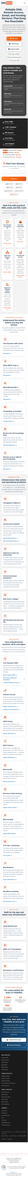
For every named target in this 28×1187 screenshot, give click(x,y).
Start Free (15, 38)
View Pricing (15, 43)
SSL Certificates (5, 1104)
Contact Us (4, 1110)
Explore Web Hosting (9, 833)
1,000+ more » (14, 194)
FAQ (3, 1117)
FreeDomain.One (6, 1125)
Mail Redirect (5, 1099)
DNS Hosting (5, 1067)
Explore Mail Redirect (9, 879)
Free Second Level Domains (8, 1083)
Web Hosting (5, 1101)
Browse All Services (15, 1045)
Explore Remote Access (9, 538)
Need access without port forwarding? (10, 678)
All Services (4, 1113)
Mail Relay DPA (22, 1135)
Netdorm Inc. (14, 1172)
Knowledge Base (6, 1115)
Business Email (5, 1092)
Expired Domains (6, 1080)
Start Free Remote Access (10, 541)
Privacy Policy (5, 1135)
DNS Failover (5, 1062)
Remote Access (5, 1060)
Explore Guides (15, 49)
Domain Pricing (5, 1085)
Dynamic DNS (5, 1057)
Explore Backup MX (8, 781)
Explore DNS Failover (9, 757)
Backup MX (4, 1064)
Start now (18, 154)
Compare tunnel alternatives (10, 709)
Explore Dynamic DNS (9, 675)
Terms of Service (13, 1135)
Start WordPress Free (9, 901)
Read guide (6, 353)
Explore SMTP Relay (8, 733)
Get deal (19, 150)
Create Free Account (15, 1039)
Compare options (7, 421)
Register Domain (6, 1076)
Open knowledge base (9, 445)
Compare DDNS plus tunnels (11, 682)
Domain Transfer (6, 1078)
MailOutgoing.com (6, 1122)
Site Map (4, 1120)
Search (14, 178)
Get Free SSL (6, 855)
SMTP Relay (5, 1094)
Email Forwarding (6, 1097)
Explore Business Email (9, 807)
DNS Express (5, 1069)
